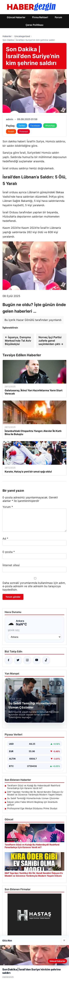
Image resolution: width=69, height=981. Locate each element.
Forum (58, 17)
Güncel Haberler (16, 17)
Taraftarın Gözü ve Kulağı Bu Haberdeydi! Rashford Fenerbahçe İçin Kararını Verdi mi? (33, 786)
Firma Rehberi (40, 17)
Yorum (8, 507)
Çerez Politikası (34, 24)
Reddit (11, 131)
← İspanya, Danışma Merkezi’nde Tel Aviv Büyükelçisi (18, 341)
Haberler (7, 36)
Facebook (35, 125)
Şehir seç (14, 630)
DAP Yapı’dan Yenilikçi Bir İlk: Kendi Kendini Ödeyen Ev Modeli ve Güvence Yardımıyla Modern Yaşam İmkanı (35, 793)
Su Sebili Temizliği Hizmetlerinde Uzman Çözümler (33, 798)
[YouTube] (37, 660)
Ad (5, 538)
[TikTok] (46, 660)
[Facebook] (8, 660)
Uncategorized (22, 36)
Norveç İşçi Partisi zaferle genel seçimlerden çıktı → (51, 341)
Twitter (22, 125)
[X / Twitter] (18, 660)
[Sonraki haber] (59, 683)
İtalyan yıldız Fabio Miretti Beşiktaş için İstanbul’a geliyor (32, 803)
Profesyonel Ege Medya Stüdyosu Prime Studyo (32, 808)
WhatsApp (50, 125)
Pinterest (23, 131)
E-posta (9, 551)
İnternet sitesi (11, 565)
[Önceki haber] (52, 683)
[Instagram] (27, 660)
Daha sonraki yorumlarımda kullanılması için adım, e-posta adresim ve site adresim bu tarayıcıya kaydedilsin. (34, 586)
